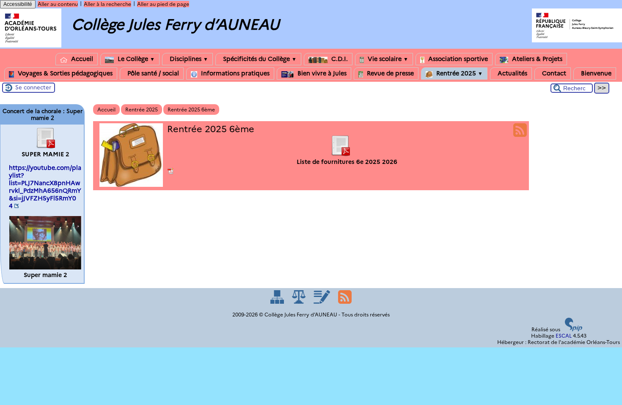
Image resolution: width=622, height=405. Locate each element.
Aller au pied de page (163, 4)
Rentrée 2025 (459, 73)
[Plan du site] (278, 302)
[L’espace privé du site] (322, 302)
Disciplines (188, 59)
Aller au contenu (58, 4)
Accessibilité (17, 4)
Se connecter (33, 87)
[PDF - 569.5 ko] (340, 154)
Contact (553, 73)
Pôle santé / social (152, 73)
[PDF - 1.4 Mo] (45, 146)
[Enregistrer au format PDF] (170, 171)
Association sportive (457, 59)
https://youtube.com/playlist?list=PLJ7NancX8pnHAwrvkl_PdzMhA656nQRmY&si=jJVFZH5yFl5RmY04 (45, 187)
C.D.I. (339, 59)
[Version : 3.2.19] (573, 329)
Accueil (81, 59)
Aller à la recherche (107, 4)
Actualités (511, 73)
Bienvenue (595, 73)
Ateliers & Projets (536, 59)
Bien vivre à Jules (321, 73)
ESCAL (564, 336)
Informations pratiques (234, 73)
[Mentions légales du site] (299, 302)
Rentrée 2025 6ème (191, 109)
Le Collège (135, 59)
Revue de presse (389, 73)
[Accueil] (30, 45)
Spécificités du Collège (259, 59)
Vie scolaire (387, 59)
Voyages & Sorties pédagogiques (64, 73)
